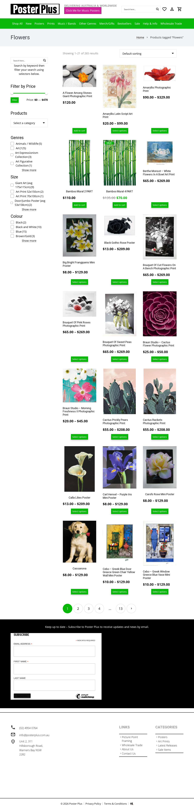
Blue (21, 231)
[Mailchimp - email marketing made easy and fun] (85, 698)
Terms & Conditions (115, 803)
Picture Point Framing (130, 739)
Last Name (20, 678)
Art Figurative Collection (24, 163)
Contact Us (128, 753)
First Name (21, 661)
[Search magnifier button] (157, 9)
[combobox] (29, 123)
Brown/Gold (25, 236)
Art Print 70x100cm (29, 196)
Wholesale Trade (132, 745)
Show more (29, 170)
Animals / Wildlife (29, 143)
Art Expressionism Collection (26, 155)
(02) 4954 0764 (28, 728)
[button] (79, 131)
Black (21, 222)
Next (131, 608)
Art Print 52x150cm (29, 191)
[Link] (35, 9)
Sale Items (164, 749)
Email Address (23, 643)
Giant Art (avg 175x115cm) (24, 185)
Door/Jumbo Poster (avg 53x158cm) (30, 203)
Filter (14, 100)
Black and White (28, 227)
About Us (127, 749)
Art (21, 148)
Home (140, 37)
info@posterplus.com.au (34, 735)
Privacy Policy (93, 803)
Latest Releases (167, 745)
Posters (162, 737)
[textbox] (24, 123)
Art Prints (164, 741)
